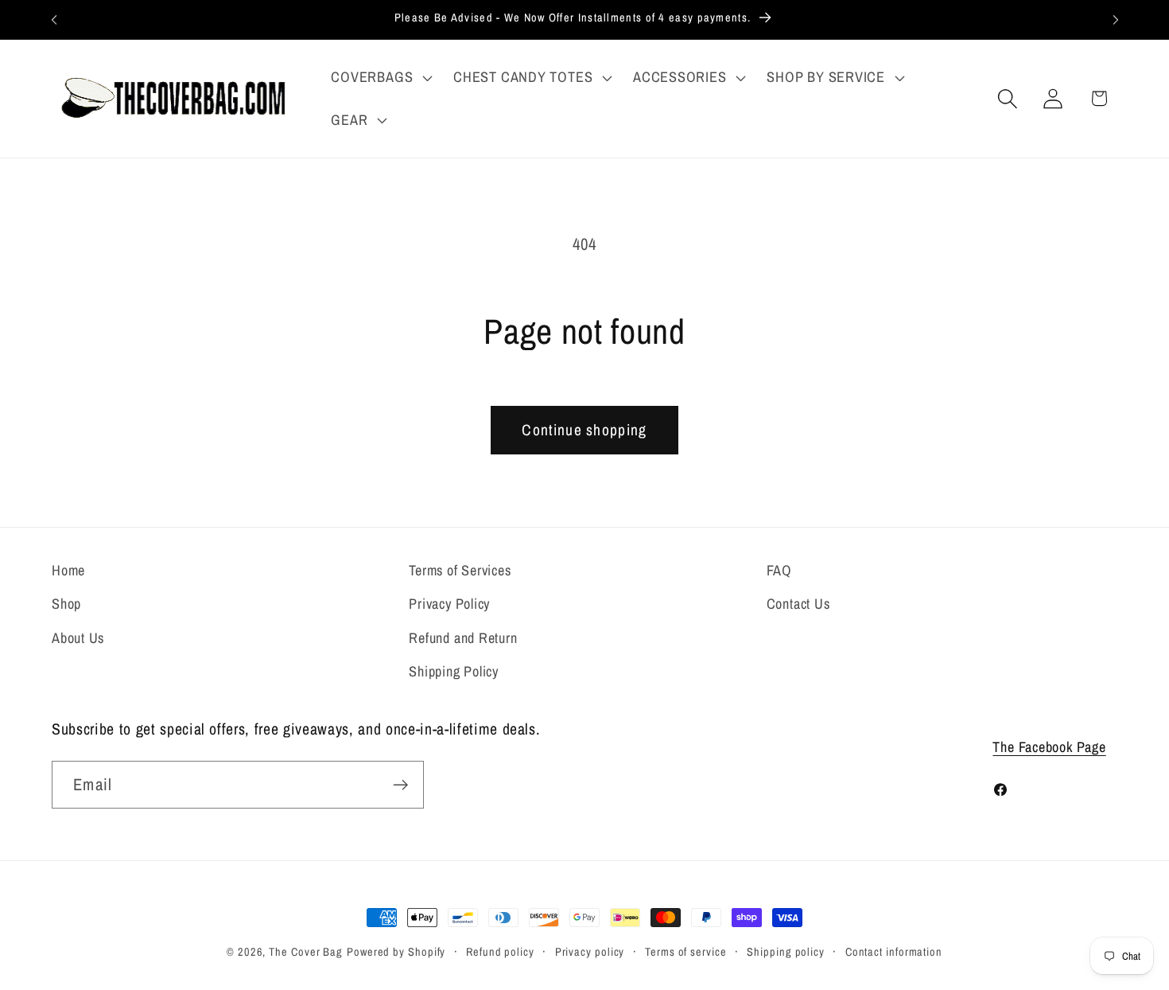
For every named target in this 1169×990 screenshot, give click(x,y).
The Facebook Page (1048, 747)
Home (68, 570)
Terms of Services (460, 570)
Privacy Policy (449, 604)
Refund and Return (463, 638)
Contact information (893, 951)
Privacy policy (590, 951)
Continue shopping (584, 429)
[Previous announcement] (54, 19)
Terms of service (686, 951)
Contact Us (798, 604)
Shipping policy (786, 951)
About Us (78, 638)
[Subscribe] (400, 785)
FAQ (779, 570)
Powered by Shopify (396, 951)
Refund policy (500, 951)
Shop (66, 604)
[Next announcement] (1115, 19)
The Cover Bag (306, 951)
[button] (380, 77)
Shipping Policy (454, 671)
